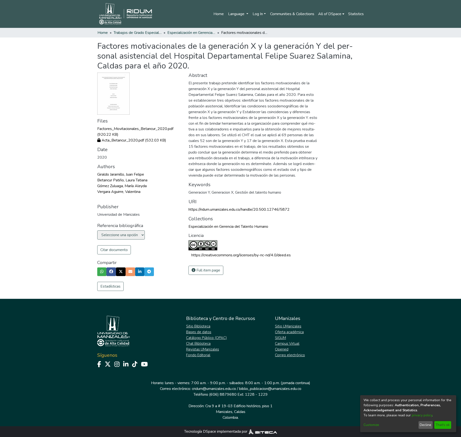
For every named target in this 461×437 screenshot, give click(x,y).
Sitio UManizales (288, 326)
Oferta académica (289, 332)
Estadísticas (110, 286)
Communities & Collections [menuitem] (292, 14)
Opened (281, 349)
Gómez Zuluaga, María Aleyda (122, 186)
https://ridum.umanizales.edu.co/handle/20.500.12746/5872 (239, 209)
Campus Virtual (287, 343)
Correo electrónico (290, 355)
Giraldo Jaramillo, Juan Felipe (120, 174)
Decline (425, 425)
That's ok (443, 425)
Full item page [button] (207, 270)
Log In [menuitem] (258, 14)
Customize (371, 425)
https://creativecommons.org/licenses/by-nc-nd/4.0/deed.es (241, 255)
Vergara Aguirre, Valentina (118, 191)
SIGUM (280, 337)
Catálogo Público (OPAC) (206, 337)
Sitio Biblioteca (198, 326)
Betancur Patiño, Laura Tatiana (122, 180)
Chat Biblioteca (198, 343)
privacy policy (422, 415)
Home (218, 14)
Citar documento (114, 249)
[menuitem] (331, 14)
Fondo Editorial (198, 355)
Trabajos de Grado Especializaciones (138, 32)
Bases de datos (198, 332)
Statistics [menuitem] (356, 14)
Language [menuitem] (236, 14)
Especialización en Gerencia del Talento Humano (191, 32)
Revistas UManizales (202, 349)
